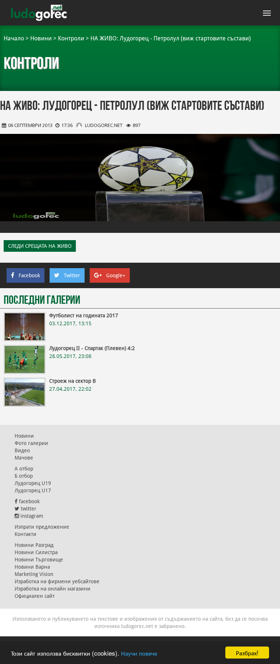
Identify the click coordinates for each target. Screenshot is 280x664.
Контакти (25, 534)
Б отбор (24, 476)
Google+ (115, 275)
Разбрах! (247, 652)
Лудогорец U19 (33, 483)
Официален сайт (35, 596)
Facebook (29, 275)
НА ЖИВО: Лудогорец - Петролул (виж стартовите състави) (170, 38)
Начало (14, 38)
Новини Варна (32, 567)
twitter (27, 509)
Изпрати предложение (42, 527)
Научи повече (139, 652)
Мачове (24, 458)
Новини (41, 38)
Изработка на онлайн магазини (52, 589)
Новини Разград (34, 545)
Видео (22, 450)
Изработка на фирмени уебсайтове (57, 581)
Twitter (72, 275)
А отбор (24, 469)
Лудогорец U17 (33, 490)
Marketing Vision (34, 574)
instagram (31, 516)
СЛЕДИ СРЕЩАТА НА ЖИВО (39, 246)
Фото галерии (31, 443)
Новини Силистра (36, 552)
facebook (29, 501)
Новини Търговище (39, 559)
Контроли (71, 38)
